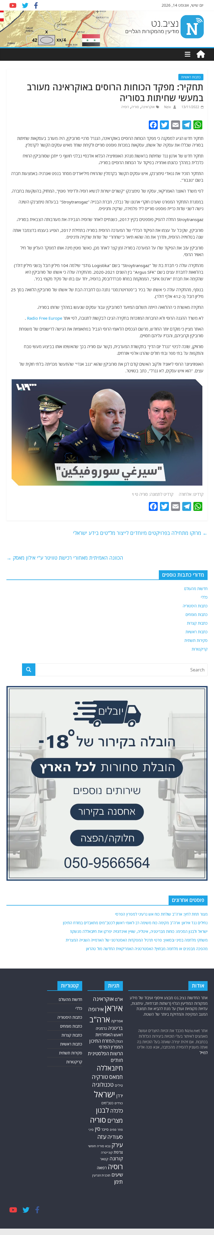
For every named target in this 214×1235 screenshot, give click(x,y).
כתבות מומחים (197, 614)
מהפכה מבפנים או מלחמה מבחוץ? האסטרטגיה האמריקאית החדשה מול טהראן (147, 948)
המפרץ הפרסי (111, 1047)
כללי (204, 597)
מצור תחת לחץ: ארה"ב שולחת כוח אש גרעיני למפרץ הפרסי (161, 914)
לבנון (102, 1110)
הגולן (119, 1041)
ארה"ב (99, 1019)
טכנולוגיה (103, 1084)
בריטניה (115, 1028)
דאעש (118, 1034)
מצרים (115, 1120)
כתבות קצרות (197, 623)
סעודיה (115, 1137)
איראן (114, 1008)
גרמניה (101, 1028)
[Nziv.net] (201, 54)
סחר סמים (116, 1130)
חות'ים (117, 1060)
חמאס (116, 1077)
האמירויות (104, 1035)
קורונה (116, 1158)
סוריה (135, 107)
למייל (204, 1052)
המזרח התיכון (102, 1041)
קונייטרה (107, 1152)
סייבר (105, 1129)
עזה (101, 1137)
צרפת (118, 1152)
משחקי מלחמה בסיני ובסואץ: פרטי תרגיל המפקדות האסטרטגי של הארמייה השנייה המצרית (137, 940)
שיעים (117, 1174)
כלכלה (116, 1110)
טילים (119, 1085)
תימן (118, 1181)
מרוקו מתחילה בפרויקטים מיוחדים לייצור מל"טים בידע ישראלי (140, 533)
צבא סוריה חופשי (99, 1146)
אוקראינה (148, 107)
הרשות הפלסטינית (105, 1053)
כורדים (119, 1103)
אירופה (96, 1009)
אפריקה (117, 1020)
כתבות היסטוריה (195, 605)
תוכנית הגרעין (101, 1175)
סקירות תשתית (196, 640)
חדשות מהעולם (196, 588)
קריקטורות (200, 649)
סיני (91, 1129)
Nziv (167, 107)
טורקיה (100, 1077)
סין (97, 1128)
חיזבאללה (110, 1068)
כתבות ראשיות (191, 77)
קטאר (104, 1159)
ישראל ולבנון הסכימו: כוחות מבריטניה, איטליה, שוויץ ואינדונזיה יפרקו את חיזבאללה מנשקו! (139, 931)
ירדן (119, 1096)
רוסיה (125, 107)
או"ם (119, 999)
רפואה (102, 1167)
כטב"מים (107, 1103)
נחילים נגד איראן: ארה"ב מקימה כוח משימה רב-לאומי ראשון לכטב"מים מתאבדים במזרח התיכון (135, 922)
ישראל (104, 1094)
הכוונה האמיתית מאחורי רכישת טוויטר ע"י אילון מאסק (64, 557)
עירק (117, 1145)
